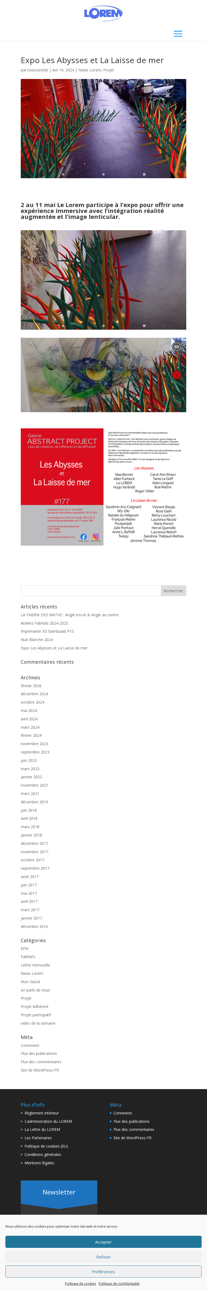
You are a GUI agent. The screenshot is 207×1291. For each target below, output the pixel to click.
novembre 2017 (34, 851)
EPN (24, 948)
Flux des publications (39, 1053)
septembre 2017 (35, 868)
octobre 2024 (32, 702)
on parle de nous (35, 990)
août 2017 (30, 876)
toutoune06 (37, 70)
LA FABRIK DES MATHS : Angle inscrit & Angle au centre (70, 614)
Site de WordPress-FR (40, 1070)
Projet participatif (36, 1014)
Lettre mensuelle (35, 965)
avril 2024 (29, 718)
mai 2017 (29, 893)
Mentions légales (39, 1162)
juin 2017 (29, 884)
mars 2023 (30, 768)
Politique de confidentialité (119, 1283)
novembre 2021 (34, 785)
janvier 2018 (31, 835)
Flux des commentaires (41, 1061)
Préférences (103, 1271)
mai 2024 (29, 710)
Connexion (30, 1045)
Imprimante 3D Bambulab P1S (47, 631)
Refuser (103, 1256)
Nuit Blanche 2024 (37, 639)
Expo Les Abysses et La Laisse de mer (54, 647)
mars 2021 (30, 793)
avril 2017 (29, 901)
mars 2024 (30, 727)
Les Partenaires (38, 1137)
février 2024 (31, 735)
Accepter (103, 1242)
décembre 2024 (34, 693)
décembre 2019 (34, 801)
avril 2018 (29, 818)
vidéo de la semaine (38, 1023)
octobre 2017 (32, 859)
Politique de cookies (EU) (46, 1146)
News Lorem (89, 70)
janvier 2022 (31, 776)
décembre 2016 (34, 926)
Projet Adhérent (35, 1006)
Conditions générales (43, 1154)
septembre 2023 (35, 752)
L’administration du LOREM (48, 1121)
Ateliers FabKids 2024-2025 (44, 623)
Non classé (30, 981)
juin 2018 (29, 810)
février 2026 (31, 685)
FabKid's (28, 956)
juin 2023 (29, 760)
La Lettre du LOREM (42, 1129)
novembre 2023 (34, 743)
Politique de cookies (80, 1283)
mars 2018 (30, 826)
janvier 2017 (31, 918)
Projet (108, 70)
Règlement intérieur (42, 1113)
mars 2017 (30, 909)
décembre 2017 (34, 843)
